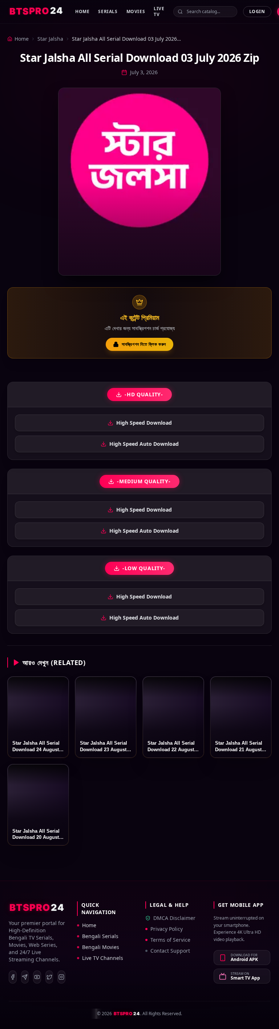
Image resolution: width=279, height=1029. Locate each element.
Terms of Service (170, 939)
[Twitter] (49, 977)
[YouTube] (37, 977)
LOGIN (257, 11)
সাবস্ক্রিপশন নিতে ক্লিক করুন (144, 344)
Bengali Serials (100, 936)
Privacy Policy (166, 928)
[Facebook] (13, 977)
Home (82, 11)
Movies (135, 11)
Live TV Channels (102, 957)
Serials (107, 11)
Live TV (159, 11)
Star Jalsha (50, 38)
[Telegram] (25, 977)
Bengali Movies (100, 947)
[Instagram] (61, 977)
